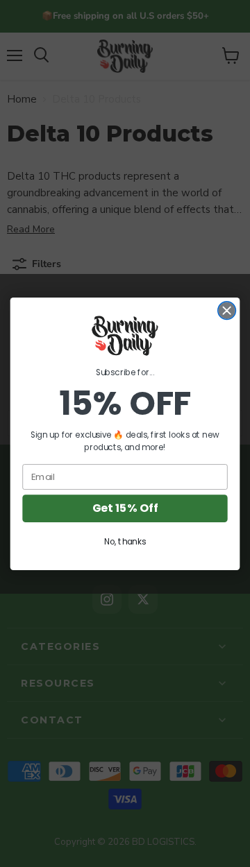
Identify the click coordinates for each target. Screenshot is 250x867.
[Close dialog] (227, 310)
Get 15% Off (125, 508)
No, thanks (125, 541)
